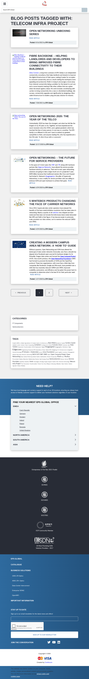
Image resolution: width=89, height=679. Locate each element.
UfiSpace (48, 363)
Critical (50, 345)
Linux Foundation (48, 352)
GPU (50, 349)
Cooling (43, 345)
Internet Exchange (16, 352)
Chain (26, 345)
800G (18, 343)
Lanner (40, 352)
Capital (63, 343)
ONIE (45, 354)
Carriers (67, 343)
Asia (15, 444)
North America (21, 435)
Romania (22, 427)
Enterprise (30, 349)
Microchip (18, 354)
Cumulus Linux (57, 345)
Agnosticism (27, 343)
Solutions (27, 361)
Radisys (21, 359)
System (54, 361)
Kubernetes (35, 352)
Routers (37, 359)
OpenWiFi (15, 595)
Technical (61, 361)
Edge (69, 347)
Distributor (65, 347)
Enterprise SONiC (18, 590)
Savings (44, 359)
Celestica (14, 345)
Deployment (38, 347)
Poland (22, 424)
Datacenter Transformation (24, 347)
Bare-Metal (52, 343)
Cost (47, 345)
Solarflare (22, 361)
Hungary (22, 417)
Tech (57, 361)
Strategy (42, 361)
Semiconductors (17, 327)
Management (71, 352)
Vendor (66, 363)
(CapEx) (14, 343)
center (18, 345)
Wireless (23, 365)
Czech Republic (25, 410)
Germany (23, 413)
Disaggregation (58, 347)
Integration (70, 349)
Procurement (15, 359)
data (69, 345)
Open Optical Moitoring (26, 356)
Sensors (62, 359)
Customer (64, 345)
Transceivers (26, 363)
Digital (43, 347)
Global (47, 349)
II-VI (58, 349)
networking (29, 354)
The (22, 363)
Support (50, 361)
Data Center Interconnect (21, 585)
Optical (34, 356)
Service (66, 359)
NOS (34, 354)
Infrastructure (63, 349)
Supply (46, 361)
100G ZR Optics (17, 576)
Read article (34, 38)
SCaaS (47, 359)
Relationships (32, 359)
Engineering (25, 349)
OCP (37, 354)
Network (24, 354)
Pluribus (67, 356)
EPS (34, 349)
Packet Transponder (52, 356)
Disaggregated (49, 347)
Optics (38, 356)
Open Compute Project (58, 354)
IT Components (17, 323)
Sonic (31, 361)
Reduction (25, 359)
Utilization (58, 363)
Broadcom (58, 343)
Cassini (73, 343)
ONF (53, 165)
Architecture (43, 343)
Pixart (62, 356)
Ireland (22, 420)
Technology (66, 361)
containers (37, 345)
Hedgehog (54, 349)
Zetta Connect (34, 73)
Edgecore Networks (44, 167)
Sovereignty (36, 361)
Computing (31, 345)
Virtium (19, 365)
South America (21, 440)
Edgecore (16, 350)
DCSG (33, 347)
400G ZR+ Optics (18, 581)
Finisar (43, 349)
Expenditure (39, 349)
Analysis (34, 343)
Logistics (60, 352)
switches (55, 212)
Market (14, 354)
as (47, 343)
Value (62, 363)
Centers (23, 345)
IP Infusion (25, 352)
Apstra (38, 343)
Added (22, 343)
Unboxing (53, 363)
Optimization (43, 356)
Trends (39, 363)
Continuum (48, 662)
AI (31, 343)
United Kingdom (25, 430)
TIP (59, 165)
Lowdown (65, 352)
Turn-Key (43, 363)
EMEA (16, 406)
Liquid (56, 352)
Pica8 (59, 356)
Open (49, 354)
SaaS (41, 359)
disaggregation (50, 176)
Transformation (33, 363)
